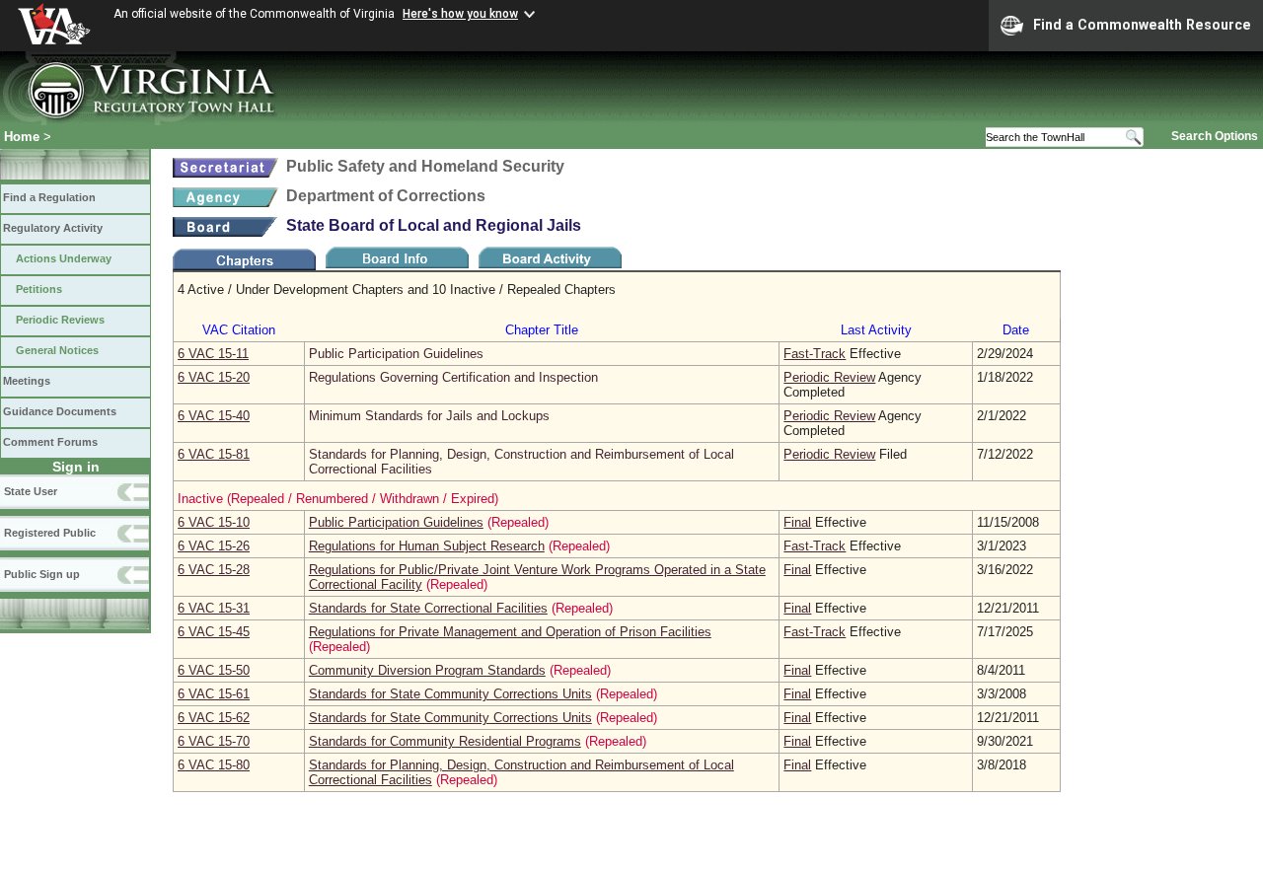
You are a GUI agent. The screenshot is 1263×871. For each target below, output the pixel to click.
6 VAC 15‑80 (214, 765)
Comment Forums (50, 442)
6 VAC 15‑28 (214, 569)
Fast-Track (814, 353)
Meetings (26, 381)
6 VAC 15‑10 (214, 522)
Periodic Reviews (60, 320)
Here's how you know (460, 14)
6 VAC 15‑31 (214, 608)
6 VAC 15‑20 (214, 377)
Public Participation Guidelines (396, 353)
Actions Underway (63, 258)
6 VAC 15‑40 (214, 415)
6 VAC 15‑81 (214, 454)
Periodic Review (829, 377)
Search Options (1214, 136)
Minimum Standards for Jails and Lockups (429, 415)
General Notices (57, 350)
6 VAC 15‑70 (214, 741)
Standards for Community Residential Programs (445, 741)
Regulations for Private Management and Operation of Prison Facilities (510, 631)
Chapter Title (541, 330)
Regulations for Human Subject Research (427, 546)
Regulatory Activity (53, 228)
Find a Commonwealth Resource (1142, 25)
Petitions (39, 289)
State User (30, 491)
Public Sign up (42, 574)
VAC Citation (238, 330)
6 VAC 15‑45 (214, 631)
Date (1016, 330)
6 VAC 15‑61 (214, 694)
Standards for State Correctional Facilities (428, 608)
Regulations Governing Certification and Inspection (453, 377)
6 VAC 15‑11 (213, 353)
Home (21, 136)
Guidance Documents (59, 411)
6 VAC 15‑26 (214, 546)
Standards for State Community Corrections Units (450, 694)
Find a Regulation (49, 197)
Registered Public (50, 533)
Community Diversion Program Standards (427, 670)
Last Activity (876, 330)
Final (797, 522)
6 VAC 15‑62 (214, 717)
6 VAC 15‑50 (214, 670)
